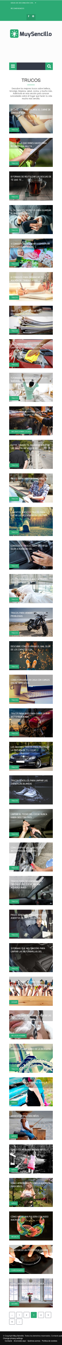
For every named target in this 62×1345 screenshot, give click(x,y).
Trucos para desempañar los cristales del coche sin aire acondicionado (27, 884)
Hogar (14, 1002)
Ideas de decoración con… (22, 3)
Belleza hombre (18, 1035)
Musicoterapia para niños (25, 1116)
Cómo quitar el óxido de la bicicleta (31, 1049)
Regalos (15, 1237)
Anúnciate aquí (20, 1340)
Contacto (8, 1340)
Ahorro (14, 1304)
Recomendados (17, 8)
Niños (14, 1103)
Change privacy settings (13, 1338)
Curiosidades (17, 1270)
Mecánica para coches (21, 432)
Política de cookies (49, 1340)
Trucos (14, 130)
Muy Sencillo (18, 1335)
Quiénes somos (34, 1340)
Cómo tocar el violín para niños (28, 1149)
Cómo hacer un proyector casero (29, 1250)
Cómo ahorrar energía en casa (27, 1283)
